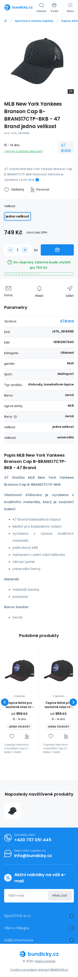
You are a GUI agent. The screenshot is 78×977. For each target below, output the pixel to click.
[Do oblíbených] (11, 736)
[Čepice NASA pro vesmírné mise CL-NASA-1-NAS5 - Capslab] (19, 671)
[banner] (20, 7)
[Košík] (54, 8)
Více (31, 180)
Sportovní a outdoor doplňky (34, 21)
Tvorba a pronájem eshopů (29, 970)
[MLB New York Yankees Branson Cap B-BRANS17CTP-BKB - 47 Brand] (12, 811)
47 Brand (66, 148)
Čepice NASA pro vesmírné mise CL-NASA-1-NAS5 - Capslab (19, 705)
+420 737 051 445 (32, 840)
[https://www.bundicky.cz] (5, 21)
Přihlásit (60, 895)
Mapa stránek (45, 961)
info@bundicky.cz (33, 855)
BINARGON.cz (59, 970)
